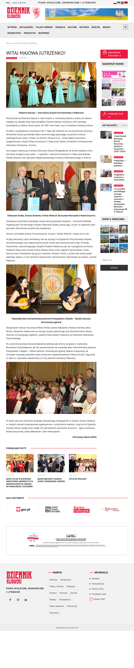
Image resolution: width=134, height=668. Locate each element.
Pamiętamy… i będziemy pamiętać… (120, 163)
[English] (122, 2)
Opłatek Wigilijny (77, 479)
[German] (126, 2)
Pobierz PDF (99, 599)
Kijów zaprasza (57, 606)
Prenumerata (98, 583)
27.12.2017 (10, 475)
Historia (84, 27)
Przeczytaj (30, 33)
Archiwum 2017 (11, 58)
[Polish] (115, 2)
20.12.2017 (73, 475)
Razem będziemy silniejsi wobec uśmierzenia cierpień (51, 480)
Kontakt (96, 578)
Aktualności (26, 27)
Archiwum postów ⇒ (114, 54)
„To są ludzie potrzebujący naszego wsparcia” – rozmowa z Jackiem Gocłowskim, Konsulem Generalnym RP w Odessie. (120, 200)
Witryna (12, 27)
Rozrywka (43, 33)
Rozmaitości (14, 33)
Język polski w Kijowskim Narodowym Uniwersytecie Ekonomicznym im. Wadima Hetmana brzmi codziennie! (19, 483)
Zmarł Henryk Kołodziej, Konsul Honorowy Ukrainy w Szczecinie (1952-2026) (120, 144)
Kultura (72, 27)
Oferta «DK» (98, 588)
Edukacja (60, 27)
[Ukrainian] (119, 2)
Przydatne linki (99, 594)
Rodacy (107, 27)
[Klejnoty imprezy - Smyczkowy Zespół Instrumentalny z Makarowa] (51, 86)
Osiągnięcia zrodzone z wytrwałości (119, 177)
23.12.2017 (42, 475)
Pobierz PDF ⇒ (116, 115)
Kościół (96, 27)
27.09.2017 (23, 58)
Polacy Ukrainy (44, 27)
